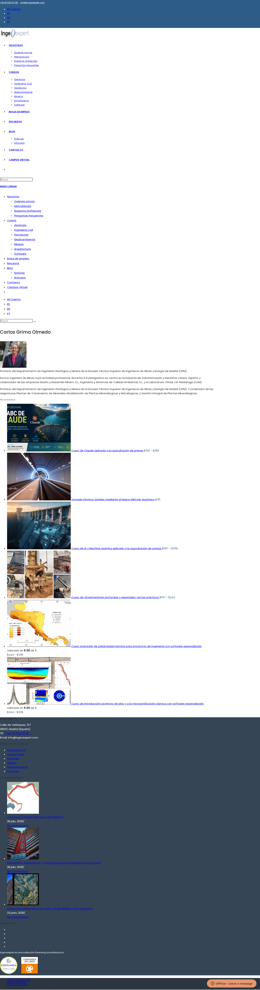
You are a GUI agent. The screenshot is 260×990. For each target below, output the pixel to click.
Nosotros (13, 196)
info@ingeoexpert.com (32, 2)
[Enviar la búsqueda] (34, 321)
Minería (19, 244)
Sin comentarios (17, 825)
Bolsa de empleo (18, 258)
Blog (10, 268)
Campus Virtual (17, 287)
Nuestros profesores (27, 211)
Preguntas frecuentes (28, 215)
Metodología (22, 206)
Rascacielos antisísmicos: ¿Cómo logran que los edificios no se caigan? (54, 863)
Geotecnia (21, 235)
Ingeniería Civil (23, 230)
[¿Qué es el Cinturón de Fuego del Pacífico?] (23, 813)
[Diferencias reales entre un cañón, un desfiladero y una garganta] (23, 904)
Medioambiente (24, 239)
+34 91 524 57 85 (9, 2)
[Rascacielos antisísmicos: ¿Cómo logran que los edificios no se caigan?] (23, 858)
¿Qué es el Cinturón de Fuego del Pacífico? (35, 817)
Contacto (13, 282)
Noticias (19, 273)
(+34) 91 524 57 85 (16, 733)
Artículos (20, 277)
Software (20, 254)
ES (8, 13)
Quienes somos (24, 201)
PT (8, 22)
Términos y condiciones (19, 978)
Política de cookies (16, 982)
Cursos (11, 220)
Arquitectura (22, 249)
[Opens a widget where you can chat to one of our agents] (231, 983)
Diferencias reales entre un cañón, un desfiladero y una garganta (50, 908)
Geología (20, 225)
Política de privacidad (18, 980)
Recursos (13, 263)
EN (8, 17)
